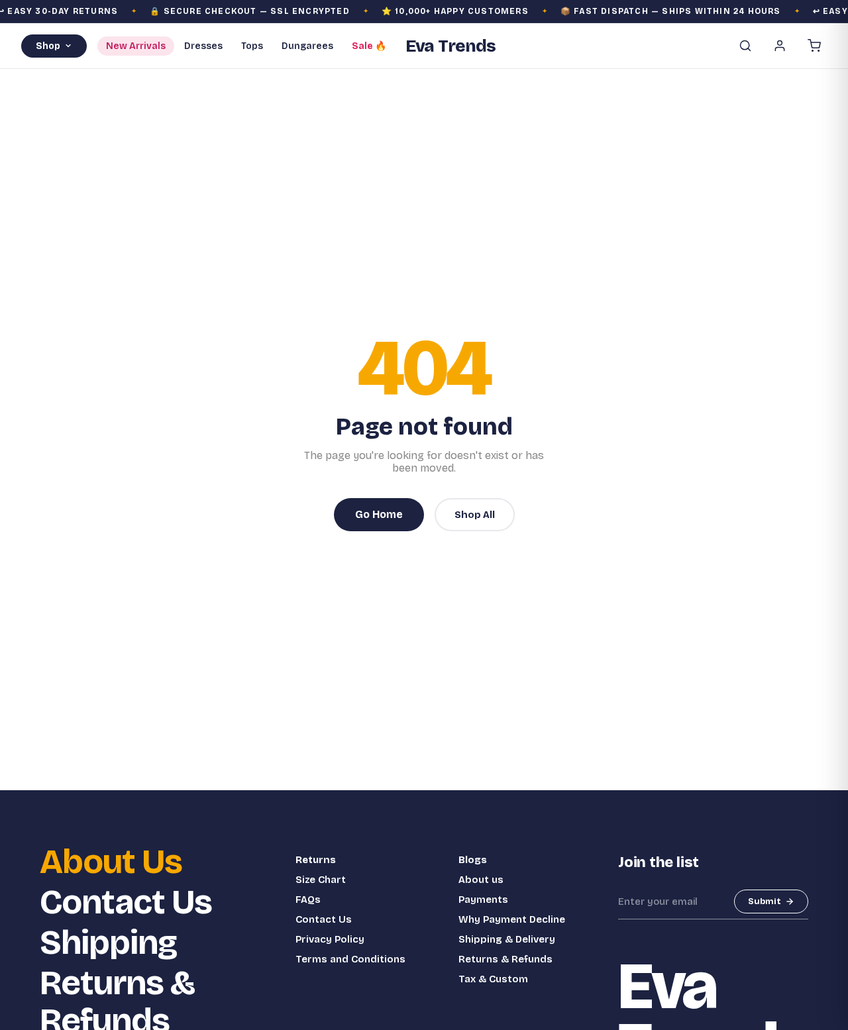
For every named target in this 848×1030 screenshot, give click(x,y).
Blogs (472, 860)
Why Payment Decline (511, 919)
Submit (764, 901)
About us (481, 880)
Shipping (108, 943)
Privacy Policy (329, 939)
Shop (48, 46)
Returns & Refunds (505, 959)
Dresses (203, 46)
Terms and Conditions (350, 959)
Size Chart (320, 880)
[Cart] (814, 45)
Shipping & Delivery (506, 939)
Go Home (379, 514)
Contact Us (126, 902)
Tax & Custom (493, 979)
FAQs (308, 899)
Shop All (474, 515)
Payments (483, 899)
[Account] (779, 45)
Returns (315, 860)
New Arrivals (136, 46)
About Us (111, 862)
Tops (252, 46)
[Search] (745, 45)
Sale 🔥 (369, 46)
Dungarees (307, 46)
